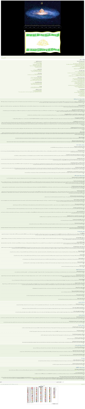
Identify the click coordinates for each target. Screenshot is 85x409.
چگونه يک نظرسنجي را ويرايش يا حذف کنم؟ (80, 82)
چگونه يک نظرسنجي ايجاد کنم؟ (81, 80)
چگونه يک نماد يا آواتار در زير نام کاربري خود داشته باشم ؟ (78, 74)
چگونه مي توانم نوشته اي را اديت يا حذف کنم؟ (79, 79)
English (59, 27)
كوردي (34, 27)
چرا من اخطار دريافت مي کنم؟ (81, 84)
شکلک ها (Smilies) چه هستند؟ (81, 91)
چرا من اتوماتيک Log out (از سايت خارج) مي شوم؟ (79, 63)
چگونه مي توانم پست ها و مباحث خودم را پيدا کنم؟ (36, 80)
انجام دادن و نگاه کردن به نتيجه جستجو (35, 377)
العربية (26, 27)
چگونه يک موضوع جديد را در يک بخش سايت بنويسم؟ (79, 78)
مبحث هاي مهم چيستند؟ (82, 94)
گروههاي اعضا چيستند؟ (39, 63)
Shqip (46, 27)
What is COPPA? (82, 67)
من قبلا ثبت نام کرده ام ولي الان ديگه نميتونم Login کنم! (78, 66)
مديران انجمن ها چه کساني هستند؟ (38, 62)
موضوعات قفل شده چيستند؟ (81, 95)
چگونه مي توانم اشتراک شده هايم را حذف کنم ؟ (36, 84)
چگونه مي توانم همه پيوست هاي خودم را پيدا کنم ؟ (36, 87)
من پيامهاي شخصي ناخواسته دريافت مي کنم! (37, 71)
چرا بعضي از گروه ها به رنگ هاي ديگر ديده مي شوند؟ (36, 65)
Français (54, 27)
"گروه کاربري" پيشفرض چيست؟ (38, 66)
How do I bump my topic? (81, 87)
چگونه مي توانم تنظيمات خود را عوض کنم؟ (80, 71)
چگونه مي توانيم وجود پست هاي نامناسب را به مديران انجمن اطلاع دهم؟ (76, 85)
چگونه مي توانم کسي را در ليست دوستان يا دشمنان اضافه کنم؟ (35, 74)
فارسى (30, 27)
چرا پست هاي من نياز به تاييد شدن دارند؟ (80, 86)
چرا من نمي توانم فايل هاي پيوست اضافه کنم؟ (79, 83)
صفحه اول (81, 56)
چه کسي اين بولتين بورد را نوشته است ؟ (37, 90)
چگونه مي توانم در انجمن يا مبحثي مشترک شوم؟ (36, 83)
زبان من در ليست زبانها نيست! (81, 73)
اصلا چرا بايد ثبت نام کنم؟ (82, 62)
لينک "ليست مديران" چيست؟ (38, 67)
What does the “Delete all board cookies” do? (79, 68)
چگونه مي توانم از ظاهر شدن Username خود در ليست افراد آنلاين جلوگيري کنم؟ (75, 64)
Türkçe (42, 27)
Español (50, 27)
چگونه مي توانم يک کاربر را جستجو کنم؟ (37, 79)
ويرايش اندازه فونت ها (2, 56)
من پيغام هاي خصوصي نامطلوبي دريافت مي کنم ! (36, 70)
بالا (83, 103)
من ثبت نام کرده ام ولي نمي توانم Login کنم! (79, 65)
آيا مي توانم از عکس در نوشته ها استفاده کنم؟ (79, 92)
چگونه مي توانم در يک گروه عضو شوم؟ (37, 64)
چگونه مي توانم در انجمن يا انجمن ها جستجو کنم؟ (36, 77)
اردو (38, 27)
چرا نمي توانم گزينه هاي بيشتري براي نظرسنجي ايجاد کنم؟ (78, 81)
